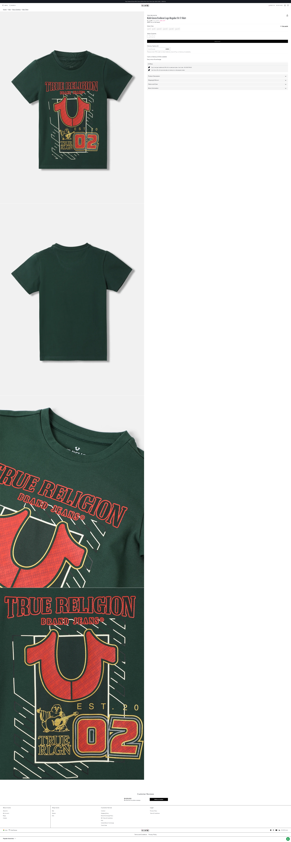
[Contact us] (288, 839)
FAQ (102, 820)
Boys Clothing (16, 9)
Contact (103, 810)
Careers (5, 818)
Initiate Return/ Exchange (107, 823)
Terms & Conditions (155, 813)
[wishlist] (288, 5)
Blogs (4, 815)
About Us (5, 810)
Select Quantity (151, 33)
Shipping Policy (105, 813)
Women (54, 813)
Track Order (104, 825)
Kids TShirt (25, 9)
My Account (6, 813)
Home (5, 9)
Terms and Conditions (140, 834)
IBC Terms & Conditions (107, 818)
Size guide (285, 26)
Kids (9, 9)
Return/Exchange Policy (107, 815)
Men (53, 810)
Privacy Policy (153, 810)
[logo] (145, 5)
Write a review (158, 799)
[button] (5, 5)
